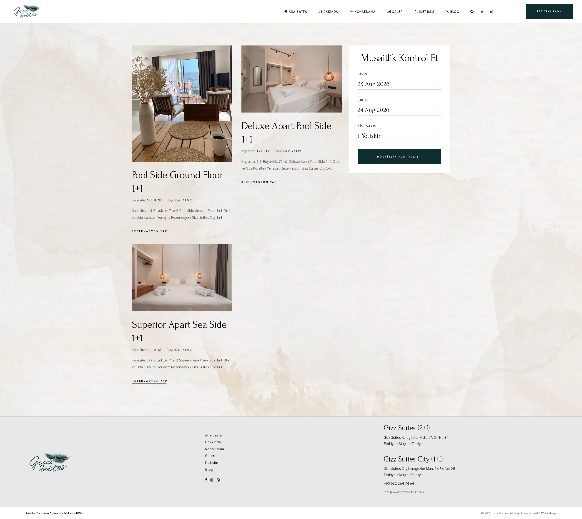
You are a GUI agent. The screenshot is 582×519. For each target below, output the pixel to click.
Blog (209, 469)
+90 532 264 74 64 (399, 483)
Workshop (548, 513)
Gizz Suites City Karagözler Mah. (409, 468)
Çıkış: (363, 100)
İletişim (211, 462)
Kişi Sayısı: (368, 126)
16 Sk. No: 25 (445, 468)
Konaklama (214, 448)
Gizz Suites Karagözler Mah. (406, 437)
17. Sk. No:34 (438, 437)
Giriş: (363, 74)
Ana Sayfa (213, 435)
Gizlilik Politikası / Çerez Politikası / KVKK (55, 513)
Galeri (210, 455)
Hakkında (213, 441)
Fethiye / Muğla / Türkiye (403, 443)
